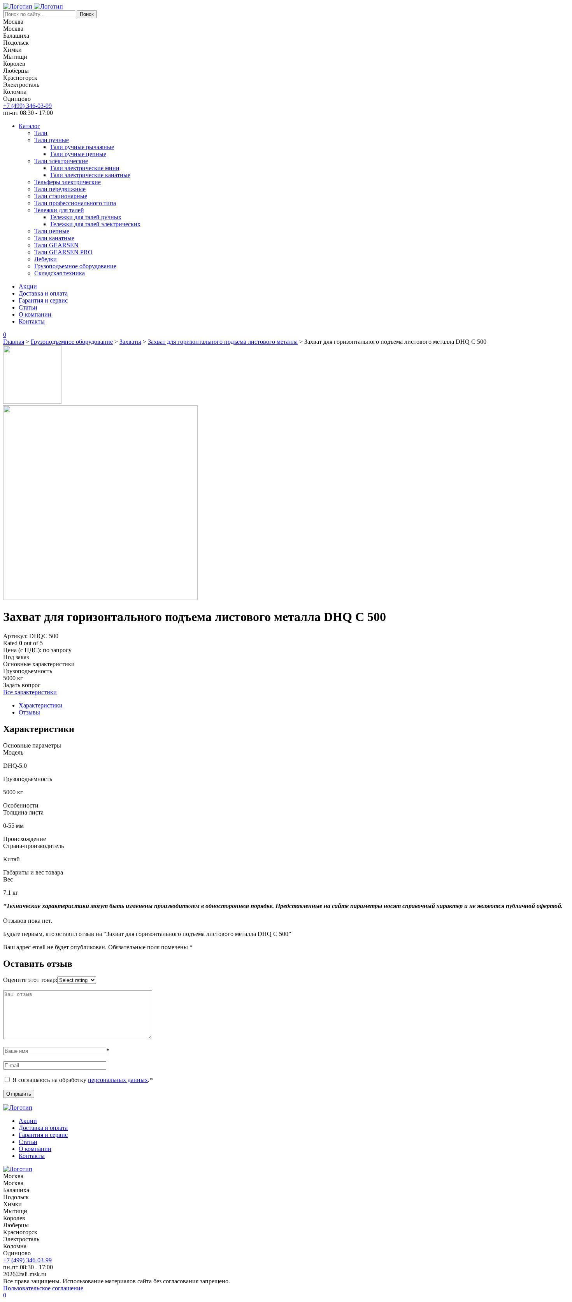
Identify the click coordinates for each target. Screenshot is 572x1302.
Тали (40, 133)
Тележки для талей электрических (95, 224)
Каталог (29, 126)
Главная (13, 341)
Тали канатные (54, 238)
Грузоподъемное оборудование (75, 266)
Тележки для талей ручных (85, 217)
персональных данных (118, 1080)
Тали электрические (61, 161)
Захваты (130, 341)
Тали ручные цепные (78, 154)
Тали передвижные (60, 189)
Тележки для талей (59, 210)
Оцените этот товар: (30, 979)
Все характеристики (30, 692)
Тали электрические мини (84, 168)
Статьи (28, 307)
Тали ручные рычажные (82, 147)
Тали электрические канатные (90, 175)
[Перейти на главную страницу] (18, 6)
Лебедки (45, 259)
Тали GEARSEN (56, 245)
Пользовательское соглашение (43, 1288)
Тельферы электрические (67, 182)
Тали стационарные (60, 196)
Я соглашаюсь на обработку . (82, 1080)
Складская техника (59, 273)
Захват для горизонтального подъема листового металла (223, 341)
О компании (35, 314)
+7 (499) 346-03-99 (27, 105)
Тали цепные (51, 231)
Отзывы (29, 712)
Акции (28, 286)
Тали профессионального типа (75, 203)
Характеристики (41, 705)
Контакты (32, 321)
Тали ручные (51, 140)
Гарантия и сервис (43, 300)
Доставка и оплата (43, 293)
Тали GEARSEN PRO (63, 252)
